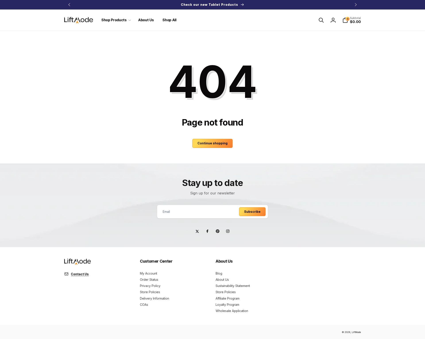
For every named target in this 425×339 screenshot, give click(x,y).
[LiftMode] (77, 263)
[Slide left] (69, 4)
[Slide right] (355, 4)
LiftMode (356, 332)
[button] (115, 20)
